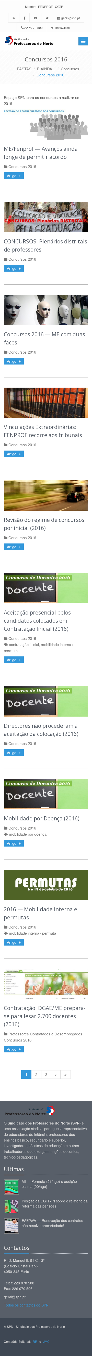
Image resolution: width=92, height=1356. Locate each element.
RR (35, 1341)
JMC (46, 1341)
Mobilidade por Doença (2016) (41, 818)
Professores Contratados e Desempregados (45, 1033)
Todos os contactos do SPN (26, 1305)
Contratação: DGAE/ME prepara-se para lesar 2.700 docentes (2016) (45, 1016)
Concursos (70, 68)
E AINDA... (46, 68)
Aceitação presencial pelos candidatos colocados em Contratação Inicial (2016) (37, 620)
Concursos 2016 (50, 74)
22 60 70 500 (33, 27)
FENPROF (45, 6)
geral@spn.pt (70, 18)
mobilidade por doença (28, 834)
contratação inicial (24, 644)
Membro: (31, 6)
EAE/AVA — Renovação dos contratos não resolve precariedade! (52, 1223)
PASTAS (24, 68)
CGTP (59, 6)
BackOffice (62, 27)
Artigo (12, 175)
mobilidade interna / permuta (32, 933)
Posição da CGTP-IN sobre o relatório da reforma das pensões (55, 1203)
